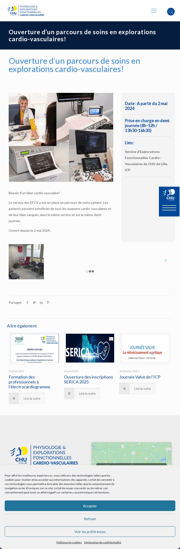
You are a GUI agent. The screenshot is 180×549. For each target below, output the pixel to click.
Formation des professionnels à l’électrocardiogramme (29, 381)
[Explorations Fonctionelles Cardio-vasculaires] (26, 10)
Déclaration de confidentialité (102, 542)
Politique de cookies (69, 542)
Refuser (90, 519)
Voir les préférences (90, 532)
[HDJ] (61, 137)
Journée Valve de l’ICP (139, 376)
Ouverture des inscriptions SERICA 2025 (88, 379)
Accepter (90, 506)
